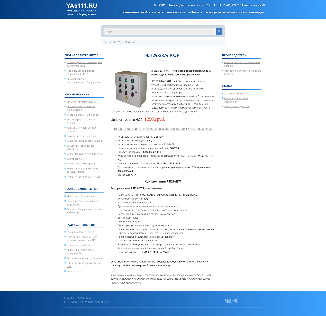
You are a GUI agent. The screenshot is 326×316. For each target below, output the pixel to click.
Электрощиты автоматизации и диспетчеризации (84, 64)
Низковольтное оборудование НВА (84, 265)
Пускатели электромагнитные (83, 176)
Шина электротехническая (81, 136)
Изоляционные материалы (82, 163)
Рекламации (256, 12)
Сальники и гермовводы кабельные (80, 147)
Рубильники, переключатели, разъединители (83, 170)
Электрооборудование (236, 106)
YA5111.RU (85, 297)
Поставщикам (213, 12)
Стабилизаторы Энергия (80, 232)
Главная (107, 42)
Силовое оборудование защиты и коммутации (85, 211)
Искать (219, 31)
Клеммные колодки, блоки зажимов (81, 129)
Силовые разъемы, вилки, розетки (81, 121)
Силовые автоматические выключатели (81, 108)
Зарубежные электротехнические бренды (242, 72)
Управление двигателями (238, 93)
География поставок (235, 12)
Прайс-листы (195, 12)
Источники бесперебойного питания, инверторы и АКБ (82, 239)
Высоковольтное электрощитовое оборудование (84, 81)
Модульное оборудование (81, 196)
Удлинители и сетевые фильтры (84, 154)
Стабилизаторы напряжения (83, 114)
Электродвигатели (77, 158)
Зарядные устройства (79, 245)
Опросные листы (175, 12)
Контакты (157, 12)
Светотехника (74, 271)
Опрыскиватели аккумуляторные (85, 258)
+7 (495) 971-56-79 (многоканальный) (243, 5)
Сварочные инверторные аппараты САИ (81, 251)
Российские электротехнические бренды (242, 64)
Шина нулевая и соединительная (85, 140)
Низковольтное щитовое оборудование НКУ (80, 72)
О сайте (145, 12)
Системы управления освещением (236, 100)
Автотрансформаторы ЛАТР (82, 101)
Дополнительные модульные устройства (83, 203)
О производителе (129, 12)
